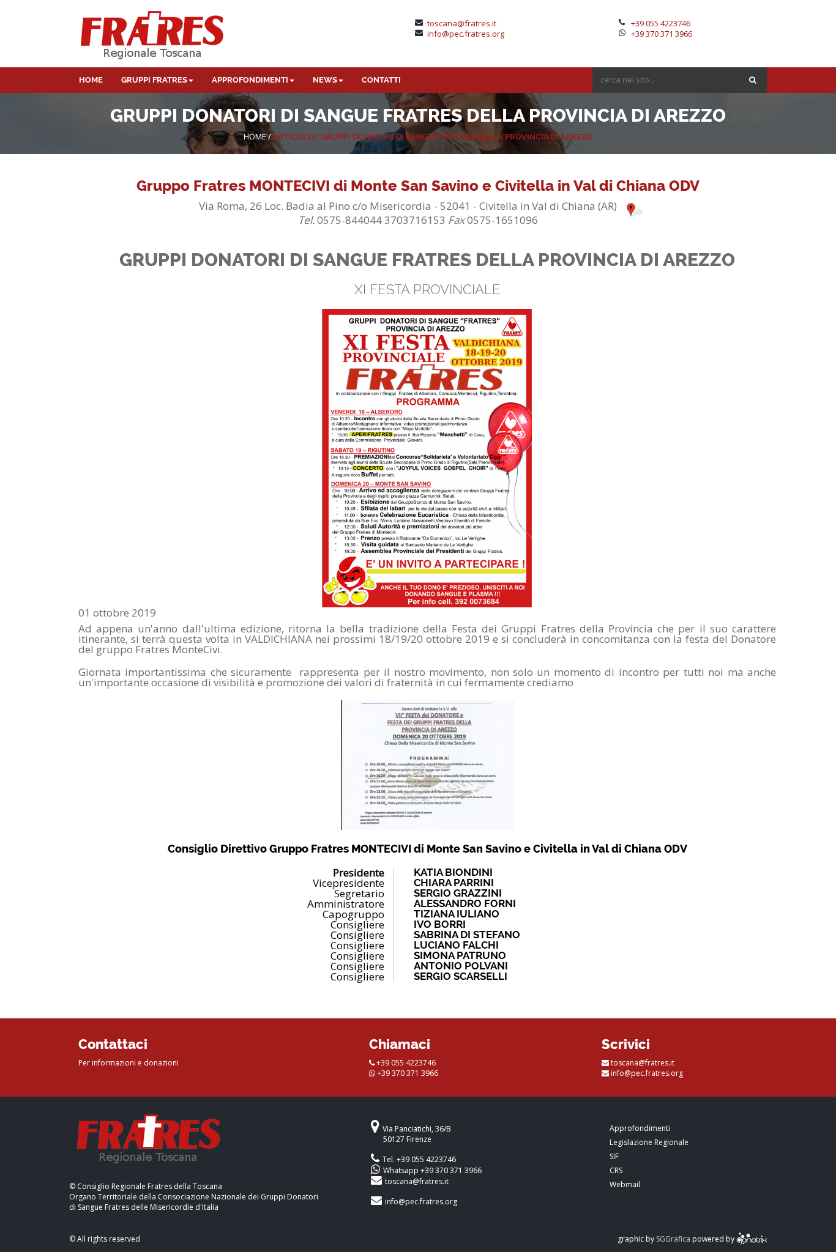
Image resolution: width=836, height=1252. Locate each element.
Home (255, 136)
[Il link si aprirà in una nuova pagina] (751, 1239)
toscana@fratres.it (461, 23)
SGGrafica (673, 1239)
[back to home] (209, 1145)
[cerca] (752, 80)
